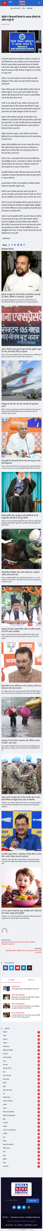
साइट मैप (35, 1225)
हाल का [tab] (32, 980)
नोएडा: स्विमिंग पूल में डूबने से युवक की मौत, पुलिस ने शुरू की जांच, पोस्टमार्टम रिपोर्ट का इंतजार (21, 350)
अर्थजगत (5, 1039)
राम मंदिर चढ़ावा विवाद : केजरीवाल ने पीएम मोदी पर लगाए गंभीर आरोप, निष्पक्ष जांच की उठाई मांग (21, 855)
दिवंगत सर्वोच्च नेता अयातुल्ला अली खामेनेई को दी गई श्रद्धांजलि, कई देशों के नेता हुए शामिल (20, 516)
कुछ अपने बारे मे (15, 8)
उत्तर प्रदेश (5, 1054)
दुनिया (4, 1086)
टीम (23, 8)
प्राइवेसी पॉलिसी (27, 1225)
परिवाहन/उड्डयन (6, 1097)
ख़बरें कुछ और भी (16, 987)
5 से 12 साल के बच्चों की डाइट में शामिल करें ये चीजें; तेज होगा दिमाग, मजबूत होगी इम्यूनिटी (22, 912)
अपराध (4, 1036)
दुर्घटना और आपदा (7, 1090)
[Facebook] (5, 967)
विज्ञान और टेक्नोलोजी (8, 1144)
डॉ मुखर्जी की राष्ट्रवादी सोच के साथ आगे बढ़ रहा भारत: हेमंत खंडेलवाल (21, 462)
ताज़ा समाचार (6, 1079)
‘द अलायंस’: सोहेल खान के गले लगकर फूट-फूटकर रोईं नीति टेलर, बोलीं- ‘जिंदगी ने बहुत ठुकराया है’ (26, 1016)
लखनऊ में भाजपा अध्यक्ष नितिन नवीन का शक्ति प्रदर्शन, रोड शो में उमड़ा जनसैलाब (21, 630)
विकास (4, 1141)
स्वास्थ (4, 1163)
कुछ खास (5, 1065)
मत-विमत (5, 1123)
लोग (4, 1137)
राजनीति (5, 1134)
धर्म (4, 1094)
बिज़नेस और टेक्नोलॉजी (8, 1112)
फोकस (4, 1108)
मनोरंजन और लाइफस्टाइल (18, 995)
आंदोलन (5, 1043)
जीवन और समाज (7, 1076)
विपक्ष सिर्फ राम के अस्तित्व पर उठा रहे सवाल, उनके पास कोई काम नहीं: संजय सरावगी (21, 687)
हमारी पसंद (5, 1166)
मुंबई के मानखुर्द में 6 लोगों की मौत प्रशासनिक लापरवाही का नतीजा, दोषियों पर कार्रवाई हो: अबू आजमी (21, 295)
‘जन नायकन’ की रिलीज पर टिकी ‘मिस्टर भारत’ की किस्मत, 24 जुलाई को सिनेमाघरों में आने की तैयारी (26, 1007)
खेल (4, 1072)
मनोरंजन (5, 1126)
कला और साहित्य (7, 1057)
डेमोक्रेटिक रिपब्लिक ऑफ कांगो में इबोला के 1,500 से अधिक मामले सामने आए (21, 573)
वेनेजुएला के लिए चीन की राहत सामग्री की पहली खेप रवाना (20, 405)
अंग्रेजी (10, 2)
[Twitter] (11, 967)
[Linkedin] (23, 967)
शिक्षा (4, 1152)
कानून (4, 1061)
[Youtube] (17, 967)
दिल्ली (4, 1083)
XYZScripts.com (30, 1230)
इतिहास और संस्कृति (8, 1050)
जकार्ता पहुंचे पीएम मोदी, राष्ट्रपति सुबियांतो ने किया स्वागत (25, 989)
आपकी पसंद (6, 1046)
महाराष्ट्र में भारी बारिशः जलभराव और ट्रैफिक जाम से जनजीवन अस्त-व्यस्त (21, 741)
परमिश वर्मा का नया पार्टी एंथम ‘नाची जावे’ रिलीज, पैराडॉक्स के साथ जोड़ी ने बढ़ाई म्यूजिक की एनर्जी (25, 998)
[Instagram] (29, 967)
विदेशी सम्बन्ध (6, 1148)
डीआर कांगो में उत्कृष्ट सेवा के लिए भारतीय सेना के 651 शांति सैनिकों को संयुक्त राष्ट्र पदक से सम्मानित (21, 798)
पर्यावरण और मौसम (7, 1101)
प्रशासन (5, 1105)
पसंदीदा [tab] (12, 980)
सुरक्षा (4, 1155)
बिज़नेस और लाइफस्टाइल (9, 1115)
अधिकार (5, 1032)
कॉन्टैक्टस (29, 8)
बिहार (4, 1119)
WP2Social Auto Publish (14, 1230)
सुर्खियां (4, 1159)
